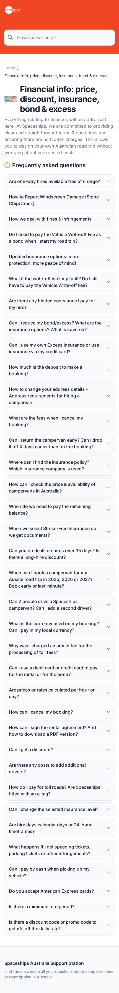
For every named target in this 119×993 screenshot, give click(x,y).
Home (9, 67)
